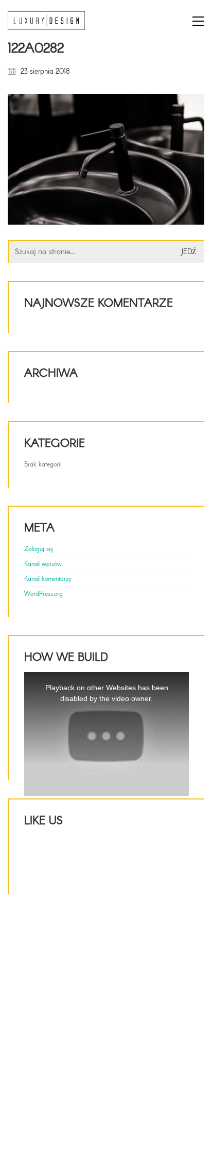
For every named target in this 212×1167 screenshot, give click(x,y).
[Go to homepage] (46, 20)
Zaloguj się (38, 549)
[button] (198, 21)
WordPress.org (43, 594)
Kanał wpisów (43, 564)
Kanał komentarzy (48, 579)
